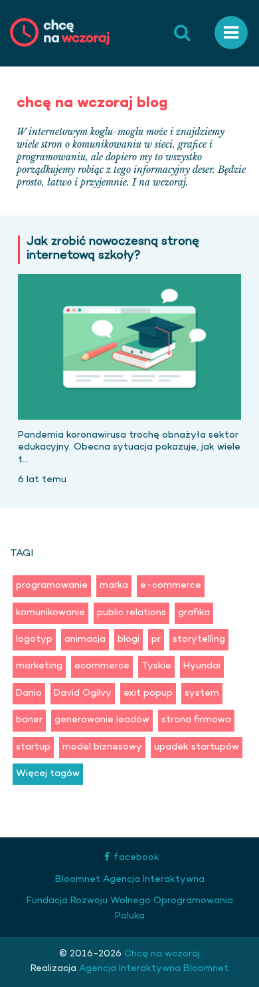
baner (29, 720)
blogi (128, 639)
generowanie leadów (101, 720)
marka (114, 585)
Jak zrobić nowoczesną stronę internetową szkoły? (113, 249)
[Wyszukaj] (182, 33)
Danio (29, 693)
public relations (131, 613)
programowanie (52, 585)
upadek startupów (196, 747)
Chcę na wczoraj (161, 954)
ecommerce (102, 666)
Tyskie (156, 666)
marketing (39, 666)
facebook (136, 857)
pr (156, 639)
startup (33, 747)
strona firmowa (196, 720)
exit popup (148, 693)
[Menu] (231, 33)
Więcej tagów (48, 773)
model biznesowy (102, 747)
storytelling (199, 639)
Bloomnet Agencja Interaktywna (130, 879)
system (202, 693)
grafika (194, 613)
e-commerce (170, 585)
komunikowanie (50, 613)
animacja (85, 639)
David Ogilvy (83, 693)
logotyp (34, 639)
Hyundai (201, 666)
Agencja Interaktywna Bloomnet (152, 968)
